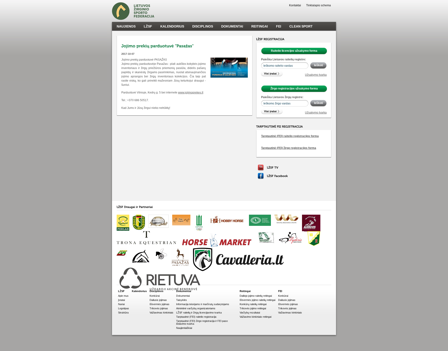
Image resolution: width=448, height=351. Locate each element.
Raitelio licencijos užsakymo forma (294, 50)
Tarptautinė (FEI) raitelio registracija (196, 316)
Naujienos (126, 26)
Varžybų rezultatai (250, 312)
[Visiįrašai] (272, 73)
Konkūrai (155, 295)
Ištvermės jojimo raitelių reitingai (257, 300)
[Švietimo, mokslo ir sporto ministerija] (260, 220)
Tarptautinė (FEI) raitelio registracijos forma (290, 136)
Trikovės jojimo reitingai (253, 308)
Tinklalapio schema (318, 5)
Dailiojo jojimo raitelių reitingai (256, 295)
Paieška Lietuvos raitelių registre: (283, 59)
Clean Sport (301, 26)
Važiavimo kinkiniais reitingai (255, 316)
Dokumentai (232, 26)
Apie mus (123, 295)
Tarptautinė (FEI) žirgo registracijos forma (288, 148)
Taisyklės (181, 300)
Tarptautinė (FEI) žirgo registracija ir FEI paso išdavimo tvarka (202, 322)
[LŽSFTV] (272, 167)
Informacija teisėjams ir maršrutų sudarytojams (202, 304)
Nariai (121, 304)
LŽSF (148, 26)
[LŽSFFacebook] (277, 176)
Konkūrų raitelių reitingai (253, 304)
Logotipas (123, 308)
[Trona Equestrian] (146, 237)
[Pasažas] (180, 257)
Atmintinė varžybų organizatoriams (195, 308)
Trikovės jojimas (159, 308)
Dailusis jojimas (158, 300)
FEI (278, 26)
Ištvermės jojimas (159, 304)
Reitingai (259, 26)
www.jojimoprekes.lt (190, 92)
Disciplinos (202, 26)
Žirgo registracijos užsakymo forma (294, 88)
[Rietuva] (160, 279)
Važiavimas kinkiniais (161, 312)
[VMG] (286, 219)
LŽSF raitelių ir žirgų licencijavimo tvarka (199, 312)
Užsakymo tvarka (316, 74)
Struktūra (123, 312)
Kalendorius (172, 26)
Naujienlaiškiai (184, 328)
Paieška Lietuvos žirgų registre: (282, 97)
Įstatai (121, 300)
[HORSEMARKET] (217, 240)
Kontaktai (295, 5)
